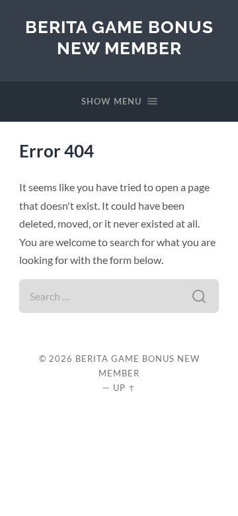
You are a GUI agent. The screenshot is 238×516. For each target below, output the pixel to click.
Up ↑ (124, 387)
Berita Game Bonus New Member (119, 37)
